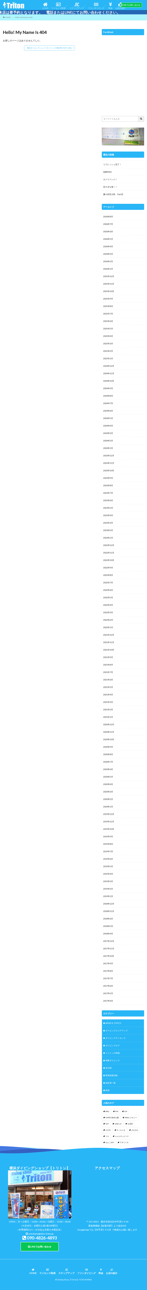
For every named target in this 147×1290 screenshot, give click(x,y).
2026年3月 (108, 254)
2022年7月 (108, 582)
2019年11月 (108, 821)
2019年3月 (108, 881)
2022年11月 (108, 552)
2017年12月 (108, 941)
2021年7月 (108, 672)
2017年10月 (108, 956)
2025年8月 (108, 306)
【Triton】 (74, 1279)
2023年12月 (108, 455)
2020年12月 (108, 724)
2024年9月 (108, 388)
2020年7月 (108, 762)
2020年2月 (108, 799)
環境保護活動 (112, 1075)
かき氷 (108, 1130)
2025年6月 (108, 321)
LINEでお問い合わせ (131, 5)
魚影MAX (107, 172)
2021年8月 (108, 664)
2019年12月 (108, 814)
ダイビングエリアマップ (117, 1030)
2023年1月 (108, 537)
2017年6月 (108, 986)
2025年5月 (108, 328)
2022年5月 (108, 597)
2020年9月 (108, 747)
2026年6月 (108, 231)
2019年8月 (108, 844)
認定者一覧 (111, 1083)
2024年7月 (108, 403)
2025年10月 (108, 291)
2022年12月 (108, 545)
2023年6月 (108, 500)
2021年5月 (108, 687)
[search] (141, 119)
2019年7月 (108, 851)
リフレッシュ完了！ (112, 164)
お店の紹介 (120, 8)
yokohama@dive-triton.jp (41, 1233)
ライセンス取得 (58, 8)
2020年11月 (108, 732)
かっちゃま (121, 1130)
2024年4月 (108, 425)
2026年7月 (108, 224)
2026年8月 (108, 216)
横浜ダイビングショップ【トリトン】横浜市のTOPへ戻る (49, 48)
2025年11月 (108, 284)
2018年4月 (108, 933)
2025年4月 (108, 336)
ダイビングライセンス (116, 1038)
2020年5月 (108, 776)
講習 (108, 1090)
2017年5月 (108, 993)
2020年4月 (108, 784)
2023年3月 (108, 523)
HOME (45, 8)
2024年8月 (108, 396)
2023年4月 (108, 515)
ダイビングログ (113, 1045)
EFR (116, 1111)
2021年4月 (108, 694)
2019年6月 (108, 859)
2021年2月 (108, 709)
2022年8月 (108, 575)
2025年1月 (108, 358)
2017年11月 (108, 948)
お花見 (130, 1124)
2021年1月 (108, 717)
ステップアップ (77, 8)
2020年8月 (108, 754)
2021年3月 (108, 702)
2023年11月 (108, 463)
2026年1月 (108, 269)
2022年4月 (108, 605)
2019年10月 (108, 829)
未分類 (109, 1068)
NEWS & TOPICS (113, 1023)
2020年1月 (108, 806)
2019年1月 (108, 896)
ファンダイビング (96, 8)
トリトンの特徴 (113, 1053)
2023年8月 (108, 485)
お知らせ (118, 1124)
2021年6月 (108, 679)
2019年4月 (108, 874)
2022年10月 (108, 560)
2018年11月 (108, 911)
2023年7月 (108, 493)
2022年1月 (108, 627)
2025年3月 (108, 343)
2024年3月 (108, 433)
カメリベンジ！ (110, 179)
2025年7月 (108, 313)
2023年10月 (108, 470)
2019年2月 (108, 889)
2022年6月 (108, 590)
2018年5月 (108, 926)
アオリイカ (124, 1142)
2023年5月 (108, 508)
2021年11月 (108, 642)
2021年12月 (108, 635)
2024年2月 (108, 440)
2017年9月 (108, 963)
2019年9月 (108, 836)
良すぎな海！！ (110, 187)
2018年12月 (108, 903)
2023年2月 (108, 530)
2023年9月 (108, 478)
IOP (125, 1111)
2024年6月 (108, 411)
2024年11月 (108, 373)
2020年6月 (108, 769)
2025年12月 (108, 276)
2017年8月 (108, 971)
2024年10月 (108, 381)
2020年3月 (108, 791)
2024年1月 (108, 448)
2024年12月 (108, 366)
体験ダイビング (113, 1060)
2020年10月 (108, 739)
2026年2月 (108, 261)
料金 (111, 8)
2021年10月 (108, 650)
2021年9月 (108, 657)
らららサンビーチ (122, 1136)
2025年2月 (108, 351)
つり (107, 1136)
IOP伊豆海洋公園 (112, 1117)
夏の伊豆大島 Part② (113, 194)
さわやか (134, 1130)
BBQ (107, 1111)
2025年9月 (108, 298)
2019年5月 (108, 866)
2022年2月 (108, 620)
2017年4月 (108, 1001)
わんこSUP (110, 1142)
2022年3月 (108, 612)
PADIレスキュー (131, 1117)
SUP (107, 1124)
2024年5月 (108, 418)
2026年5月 (108, 239)
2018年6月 (108, 918)
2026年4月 (108, 246)
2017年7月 (108, 978)
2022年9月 (108, 567)
